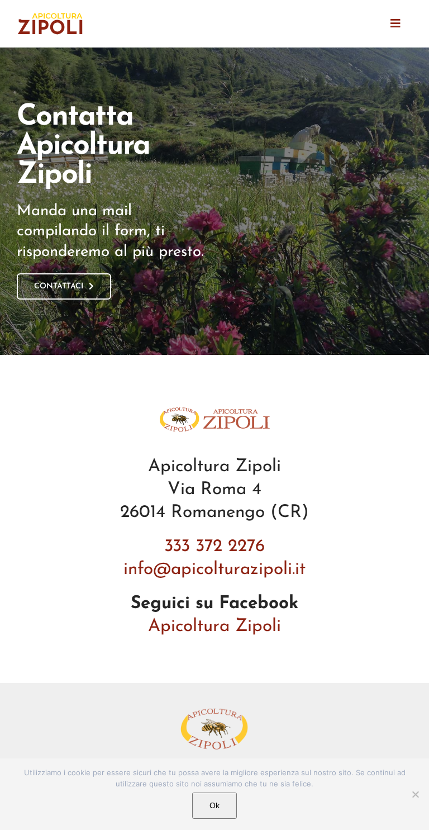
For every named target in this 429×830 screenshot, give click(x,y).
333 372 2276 (214, 547)
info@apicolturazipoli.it (214, 569)
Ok (214, 805)
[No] (415, 794)
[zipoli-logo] (50, 15)
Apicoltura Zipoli (214, 626)
